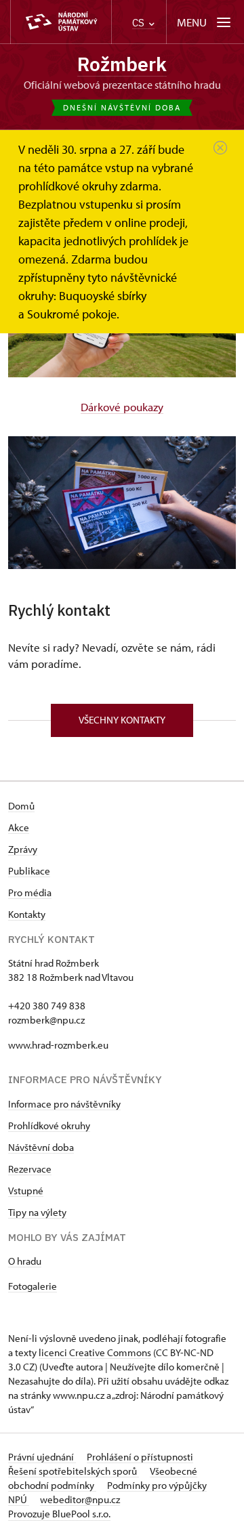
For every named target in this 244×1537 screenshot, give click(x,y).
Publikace (29, 870)
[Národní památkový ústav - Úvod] (61, 22)
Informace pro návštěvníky (64, 1103)
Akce (18, 827)
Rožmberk (122, 64)
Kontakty (26, 914)
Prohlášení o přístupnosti (140, 1456)
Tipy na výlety (37, 1212)
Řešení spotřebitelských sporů (73, 1471)
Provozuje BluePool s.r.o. (59, 1513)
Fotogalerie (32, 1286)
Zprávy (22, 849)
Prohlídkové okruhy (49, 1125)
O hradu (24, 1261)
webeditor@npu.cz (80, 1499)
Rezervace (30, 1168)
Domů (21, 805)
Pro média (30, 892)
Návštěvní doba (41, 1147)
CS (139, 22)
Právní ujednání (42, 1456)
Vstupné (25, 1190)
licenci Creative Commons (95, 1352)
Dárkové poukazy (122, 407)
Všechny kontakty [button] (122, 719)
